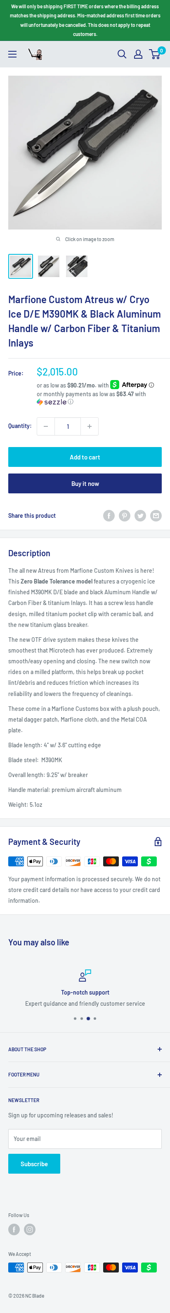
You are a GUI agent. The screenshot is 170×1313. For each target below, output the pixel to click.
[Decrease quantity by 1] (45, 426)
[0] (155, 54)
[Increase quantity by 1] (89, 426)
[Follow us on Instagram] (29, 1229)
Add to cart (85, 457)
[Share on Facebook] (109, 515)
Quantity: (20, 425)
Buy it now (85, 483)
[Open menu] (12, 54)
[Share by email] (156, 515)
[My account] (138, 54)
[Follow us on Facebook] (14, 1229)
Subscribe (34, 1163)
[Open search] (122, 54)
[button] (99, 398)
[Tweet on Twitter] (140, 515)
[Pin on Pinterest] (124, 515)
